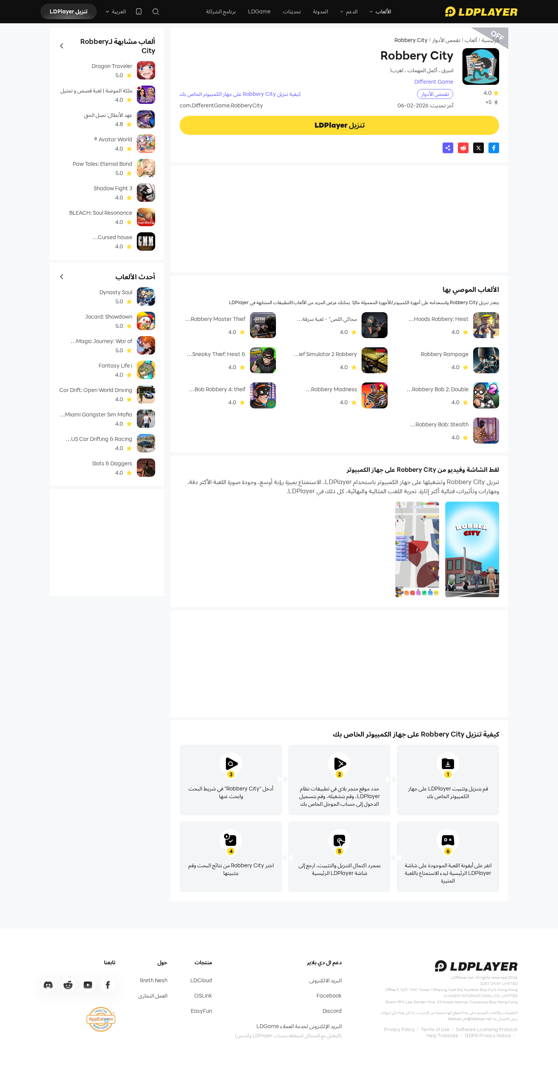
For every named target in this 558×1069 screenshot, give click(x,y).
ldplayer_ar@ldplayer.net (470, 1018)
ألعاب (471, 40)
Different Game (433, 81)
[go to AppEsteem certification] (100, 1019)
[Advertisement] (339, 218)
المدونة (320, 11)
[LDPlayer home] (481, 11)
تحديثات (292, 11)
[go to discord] (48, 985)
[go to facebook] (107, 985)
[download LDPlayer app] (139, 11)
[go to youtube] (88, 985)
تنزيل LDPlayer (69, 11)
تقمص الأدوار (446, 40)
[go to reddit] (68, 985)
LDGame (259, 11)
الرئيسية (490, 40)
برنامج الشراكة (221, 11)
